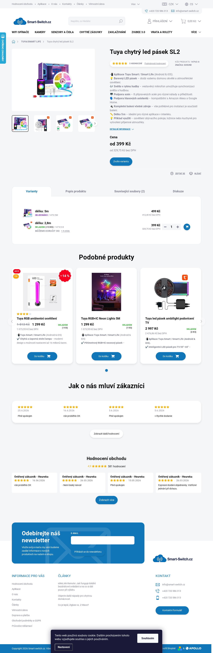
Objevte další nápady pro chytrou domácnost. (75, 597)
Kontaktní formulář (172, 610)
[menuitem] (21, 32)
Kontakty (67, 4)
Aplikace (42, 4)
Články (80, 4)
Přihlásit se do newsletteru (88, 551)
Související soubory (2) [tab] (129, 191)
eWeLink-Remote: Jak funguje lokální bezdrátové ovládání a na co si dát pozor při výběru (77, 586)
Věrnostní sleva (97, 4)
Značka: (183, 65)
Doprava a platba (21, 615)
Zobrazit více (106, 500)
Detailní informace (120, 129)
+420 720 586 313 (171, 591)
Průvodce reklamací (22, 626)
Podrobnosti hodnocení (155, 63)
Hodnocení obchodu (22, 4)
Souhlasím (147, 638)
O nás (54, 4)
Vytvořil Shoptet (167, 648)
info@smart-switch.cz (173, 584)
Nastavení (64, 647)
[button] (106, 370)
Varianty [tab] (31, 191)
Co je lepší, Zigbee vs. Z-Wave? (73, 605)
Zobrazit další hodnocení (106, 433)
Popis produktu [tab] (76, 191)
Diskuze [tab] (178, 191)
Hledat (120, 21)
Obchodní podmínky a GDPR (26, 620)
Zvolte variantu (121, 161)
